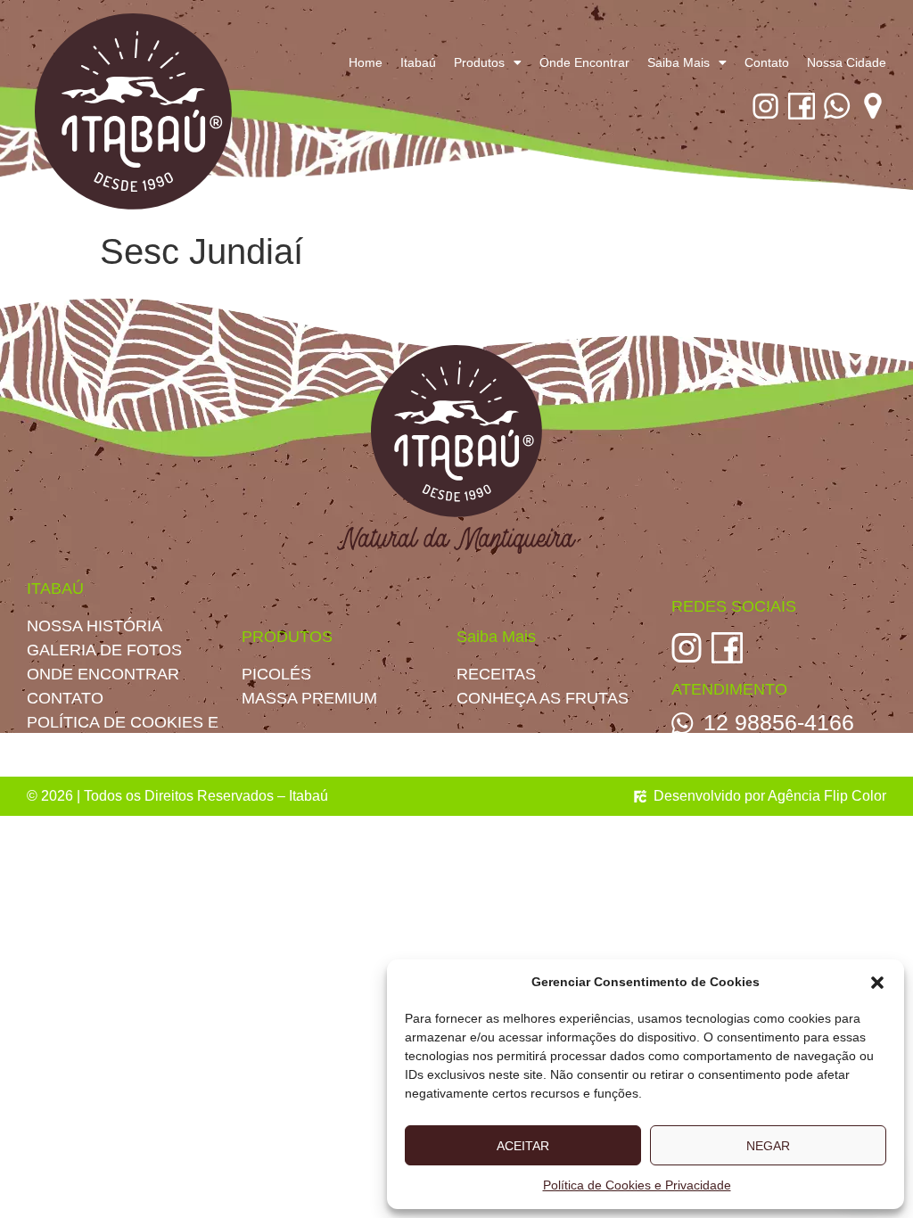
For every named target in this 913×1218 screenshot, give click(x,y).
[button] (877, 983)
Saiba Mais (678, 62)
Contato (766, 62)
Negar (768, 1146)
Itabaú (418, 62)
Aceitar (523, 1146)
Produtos (479, 62)
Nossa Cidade (846, 62)
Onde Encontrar (584, 62)
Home (365, 62)
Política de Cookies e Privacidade (637, 1185)
